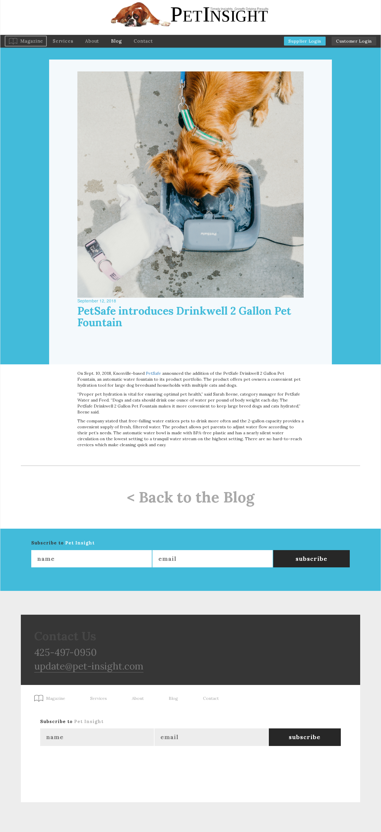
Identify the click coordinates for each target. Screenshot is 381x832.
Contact (143, 41)
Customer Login (354, 41)
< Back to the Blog (190, 497)
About (92, 41)
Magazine (31, 41)
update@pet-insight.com (88, 666)
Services (63, 41)
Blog (116, 41)
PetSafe (153, 373)
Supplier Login (304, 41)
